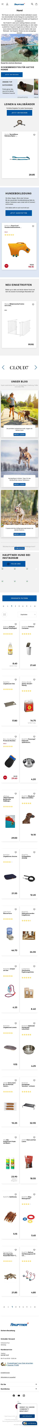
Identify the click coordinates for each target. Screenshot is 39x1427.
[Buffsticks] (10, 1217)
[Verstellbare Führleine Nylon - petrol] (20, 158)
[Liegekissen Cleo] (10, 704)
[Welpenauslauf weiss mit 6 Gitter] (19, 328)
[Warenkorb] (35, 4)
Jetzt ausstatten (18, 213)
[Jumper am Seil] (10, 991)
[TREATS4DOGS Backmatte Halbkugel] (10, 821)
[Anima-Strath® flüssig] (29, 705)
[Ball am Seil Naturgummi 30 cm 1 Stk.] (29, 1276)
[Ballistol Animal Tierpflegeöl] (10, 648)
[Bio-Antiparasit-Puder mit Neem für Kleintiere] (10, 1163)
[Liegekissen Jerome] (10, 876)
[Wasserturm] (10, 934)
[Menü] (3, 4)
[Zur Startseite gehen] (19, 4)
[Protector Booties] (10, 761)
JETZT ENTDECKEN (20, 113)
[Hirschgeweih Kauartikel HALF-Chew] (10, 1276)
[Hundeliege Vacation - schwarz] (29, 1106)
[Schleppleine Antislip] (29, 878)
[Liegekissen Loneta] (10, 1048)
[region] (19, 157)
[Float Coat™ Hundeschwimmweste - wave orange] (19, 249)
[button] (3, 367)
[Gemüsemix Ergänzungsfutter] (29, 992)
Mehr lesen (19, 434)
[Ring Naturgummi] (29, 1219)
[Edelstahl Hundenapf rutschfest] (29, 1049)
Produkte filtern (19, 598)
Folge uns (15, 564)
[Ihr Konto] (7, 4)
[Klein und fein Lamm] (29, 1162)
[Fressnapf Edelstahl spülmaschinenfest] (29, 762)
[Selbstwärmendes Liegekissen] (29, 935)
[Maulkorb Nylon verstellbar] (29, 818)
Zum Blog (19, 548)
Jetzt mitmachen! (27, 1416)
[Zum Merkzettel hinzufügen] (34, 135)
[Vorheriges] (2, 56)
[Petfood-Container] (29, 648)
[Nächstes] (36, 56)
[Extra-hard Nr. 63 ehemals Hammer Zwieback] (10, 1106)
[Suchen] (32, 4)
